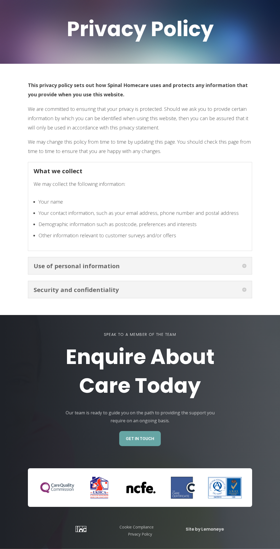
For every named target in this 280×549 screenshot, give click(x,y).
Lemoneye (212, 529)
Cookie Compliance (136, 527)
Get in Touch (140, 438)
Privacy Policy (140, 534)
